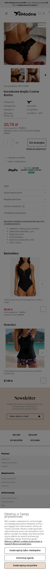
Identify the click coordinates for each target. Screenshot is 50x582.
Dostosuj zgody (25, 558)
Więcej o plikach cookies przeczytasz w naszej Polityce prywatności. (23, 542)
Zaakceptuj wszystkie (25, 565)
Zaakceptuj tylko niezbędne (25, 550)
